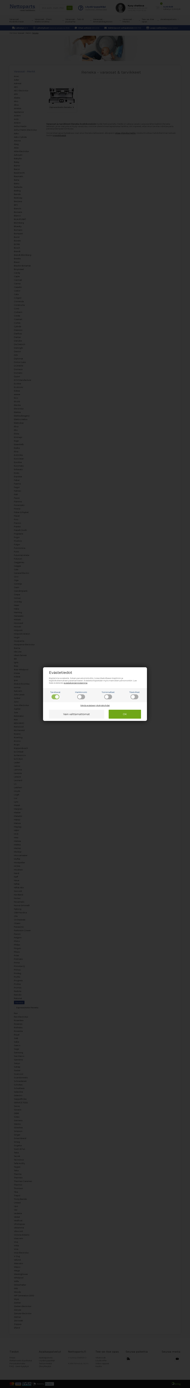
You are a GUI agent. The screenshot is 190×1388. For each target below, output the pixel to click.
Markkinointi (81, 692)
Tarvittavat (55, 692)
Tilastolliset (134, 692)
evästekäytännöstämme (75, 683)
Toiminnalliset (108, 692)
